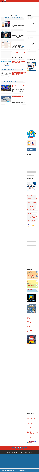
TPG (28, 220)
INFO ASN (14, 93)
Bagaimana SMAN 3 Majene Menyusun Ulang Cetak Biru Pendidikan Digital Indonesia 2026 (31, 281)
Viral (9, 31)
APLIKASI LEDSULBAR (29, 452)
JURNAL (2, 41)
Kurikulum (29, 206)
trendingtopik (5, 20)
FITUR (32, 216)
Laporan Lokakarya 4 (30, 423)
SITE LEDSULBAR (29, 330)
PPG (27, 331)
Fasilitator (29, 217)
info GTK (14, 59)
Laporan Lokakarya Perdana (31, 418)
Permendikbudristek (18, 59)
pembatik (3, 31)
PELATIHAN (10, 70)
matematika (33, 221)
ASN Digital (28, 325)
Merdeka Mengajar (19, 82)
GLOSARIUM (29, 213)
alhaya (28, 221)
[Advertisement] (19, 8)
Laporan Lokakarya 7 (30, 427)
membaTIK (10, 82)
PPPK (28, 216)
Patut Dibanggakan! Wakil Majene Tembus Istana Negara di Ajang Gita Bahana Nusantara (31, 276)
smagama (23, 59)
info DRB (22, 17)
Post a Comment (22, 27)
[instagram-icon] (21, 448)
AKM (35, 216)
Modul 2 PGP (29, 437)
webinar (11, 31)
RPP (31, 220)
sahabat (2, 20)
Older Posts (24, 104)
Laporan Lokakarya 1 (30, 419)
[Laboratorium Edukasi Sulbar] (3, 1)
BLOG (8, 17)
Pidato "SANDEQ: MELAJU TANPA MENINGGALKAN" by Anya (30, 271)
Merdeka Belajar (6, 41)
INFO (19, 17)
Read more (21, 26)
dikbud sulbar (11, 17)
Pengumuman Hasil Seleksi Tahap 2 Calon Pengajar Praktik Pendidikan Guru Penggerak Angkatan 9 (19, 73)
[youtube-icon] (15, 448)
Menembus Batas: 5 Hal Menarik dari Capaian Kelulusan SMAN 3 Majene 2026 (31, 289)
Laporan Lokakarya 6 (30, 426)
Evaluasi (35, 198)
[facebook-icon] (13, 448)
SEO (35, 220)
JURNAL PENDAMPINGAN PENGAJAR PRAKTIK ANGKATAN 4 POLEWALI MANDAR (32, 416)
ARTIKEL (2, 17)
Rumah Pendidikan (29, 322)
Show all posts (18, 15)
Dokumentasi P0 (29, 431)
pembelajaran (13, 70)
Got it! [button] (36, 470)
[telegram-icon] (18, 448)
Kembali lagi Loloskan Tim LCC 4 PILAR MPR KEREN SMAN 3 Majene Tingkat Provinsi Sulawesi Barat (31, 285)
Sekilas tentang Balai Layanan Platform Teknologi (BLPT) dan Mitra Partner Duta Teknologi (18, 86)
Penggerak (17, 70)
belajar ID (6, 17)
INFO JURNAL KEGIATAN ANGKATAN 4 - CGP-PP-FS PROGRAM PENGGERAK (16, 452)
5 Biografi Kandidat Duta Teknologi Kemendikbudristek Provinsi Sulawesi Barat (18, 23)
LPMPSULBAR (6, 70)
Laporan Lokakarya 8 (30, 428)
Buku (28, 321)
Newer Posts (3, 104)
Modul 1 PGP (29, 436)
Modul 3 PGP (29, 438)
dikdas (14, 17)
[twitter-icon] (26, 448)
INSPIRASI (3, 82)
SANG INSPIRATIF (29, 327)
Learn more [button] (24, 470)
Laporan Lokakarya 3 (30, 422)
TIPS (33, 209)
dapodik (2, 69)
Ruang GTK (28, 318)
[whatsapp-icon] (23, 448)
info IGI (22, 69)
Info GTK (28, 326)
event (17, 17)
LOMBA (33, 217)
